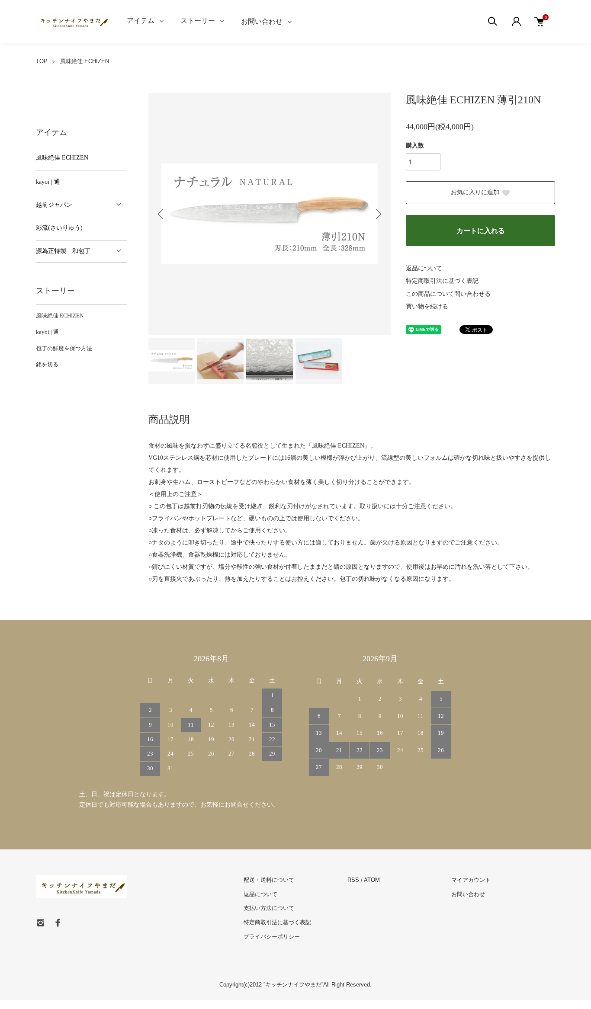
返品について (424, 268)
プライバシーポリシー (272, 936)
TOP (42, 61)
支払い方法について (269, 908)
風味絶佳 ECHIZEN (84, 61)
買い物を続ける (427, 306)
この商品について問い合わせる (448, 294)
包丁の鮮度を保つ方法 (64, 348)
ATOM (372, 880)
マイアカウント (471, 880)
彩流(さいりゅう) (59, 227)
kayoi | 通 (48, 182)
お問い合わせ (262, 21)
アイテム (140, 20)
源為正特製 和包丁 (63, 251)
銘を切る (47, 364)
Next (377, 214)
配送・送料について (269, 880)
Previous (161, 214)
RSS (353, 880)
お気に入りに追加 (475, 192)
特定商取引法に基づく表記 (442, 281)
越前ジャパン (54, 205)
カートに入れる (480, 230)
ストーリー (197, 20)
